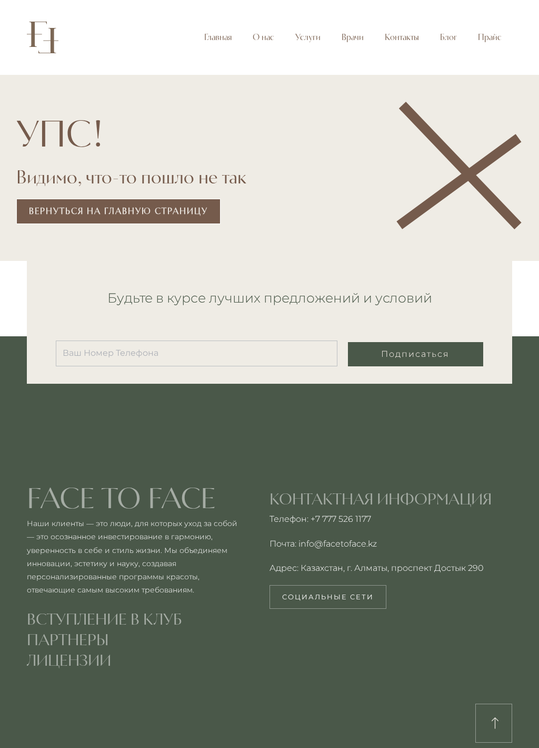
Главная (218, 37)
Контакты (402, 37)
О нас (263, 37)
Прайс (490, 37)
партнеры (68, 639)
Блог (448, 37)
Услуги (308, 37)
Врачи (353, 37)
